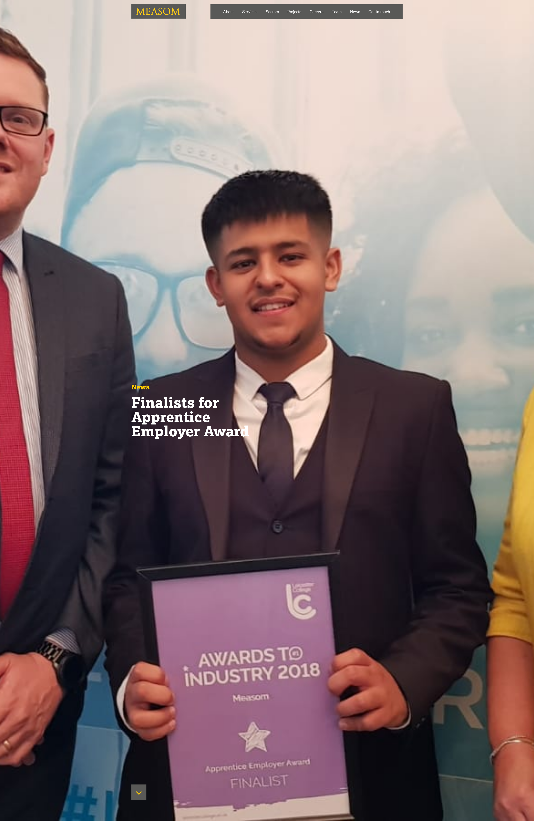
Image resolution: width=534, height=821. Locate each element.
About (228, 11)
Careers (316, 11)
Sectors (272, 11)
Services (249, 11)
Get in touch (379, 11)
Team (337, 11)
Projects (294, 11)
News (355, 11)
